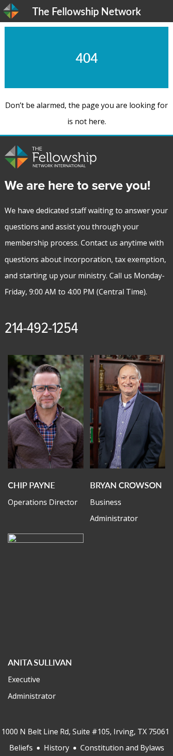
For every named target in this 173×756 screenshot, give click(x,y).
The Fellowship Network (86, 11)
